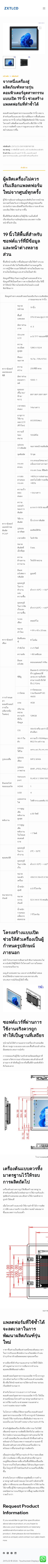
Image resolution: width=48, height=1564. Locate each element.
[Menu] (44, 8)
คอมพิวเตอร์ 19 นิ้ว (18, 153)
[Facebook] (4, 1553)
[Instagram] (12, 1553)
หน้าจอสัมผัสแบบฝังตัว (34, 150)
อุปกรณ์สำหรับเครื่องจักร (28, 156)
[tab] (24, 167)
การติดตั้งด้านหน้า (18, 150)
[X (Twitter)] (8, 1553)
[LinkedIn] (15, 1553)
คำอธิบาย (24, 167)
